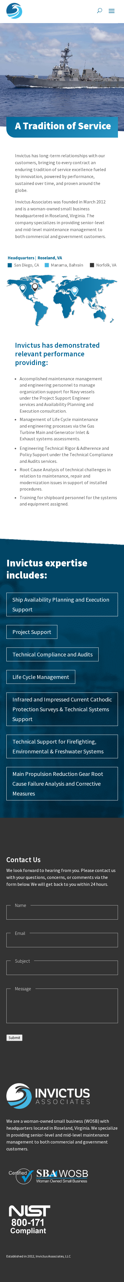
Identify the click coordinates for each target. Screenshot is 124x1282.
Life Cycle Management (40, 676)
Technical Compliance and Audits (52, 654)
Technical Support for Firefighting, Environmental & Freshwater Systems (58, 746)
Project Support (31, 631)
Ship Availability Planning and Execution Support (60, 604)
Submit (14, 1037)
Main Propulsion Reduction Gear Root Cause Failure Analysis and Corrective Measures (57, 783)
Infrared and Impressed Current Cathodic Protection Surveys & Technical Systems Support (62, 709)
